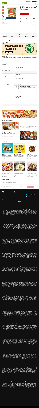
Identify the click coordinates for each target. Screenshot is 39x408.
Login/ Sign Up (34, 1)
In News (3, 193)
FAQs (14, 192)
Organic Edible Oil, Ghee (16, 181)
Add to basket (30, 186)
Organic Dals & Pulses (4, 181)
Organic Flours (21, 181)
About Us (3, 192)
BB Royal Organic (22, 6)
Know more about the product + (19, 67)
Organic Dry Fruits (10, 181)
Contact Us (15, 193)
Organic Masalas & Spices (26, 181)
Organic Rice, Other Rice (7, 182)
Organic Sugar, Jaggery (13, 182)
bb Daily (3, 199)
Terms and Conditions (4, 198)
